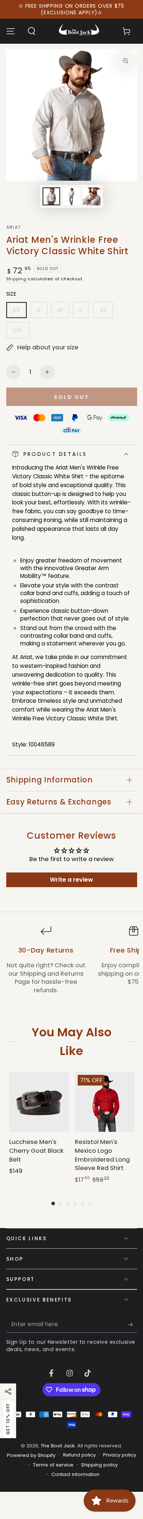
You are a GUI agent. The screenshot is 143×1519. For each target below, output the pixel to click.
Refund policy (79, 1455)
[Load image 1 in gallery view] (51, 196)
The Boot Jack (58, 1445)
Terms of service (53, 1465)
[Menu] (10, 31)
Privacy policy (119, 1455)
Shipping (16, 279)
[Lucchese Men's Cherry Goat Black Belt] (39, 1102)
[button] (31, 31)
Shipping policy (99, 1465)
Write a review (71, 879)
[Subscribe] (132, 1324)
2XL (20, 332)
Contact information (75, 1474)
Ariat (13, 227)
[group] (39, 1128)
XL (106, 312)
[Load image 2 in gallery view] (71, 196)
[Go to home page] (79, 31)
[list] (71, 964)
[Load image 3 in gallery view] (91, 196)
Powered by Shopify (31, 1455)
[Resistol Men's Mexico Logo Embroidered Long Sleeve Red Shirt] (105, 1102)
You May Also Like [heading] (71, 1041)
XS (19, 312)
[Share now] (8, 1391)
